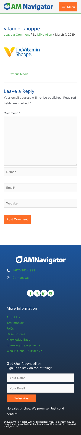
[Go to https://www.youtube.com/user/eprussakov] (50, 293)
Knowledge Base (18, 339)
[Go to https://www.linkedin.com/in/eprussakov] (43, 293)
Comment (12, 113)
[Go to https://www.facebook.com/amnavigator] (30, 293)
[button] (21, 398)
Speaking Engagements (23, 345)
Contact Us (20, 277)
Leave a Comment (17, 34)
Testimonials (15, 323)
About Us (13, 317)
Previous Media (16, 74)
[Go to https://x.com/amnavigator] (37, 293)
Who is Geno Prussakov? (24, 351)
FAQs (10, 328)
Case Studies (16, 334)
